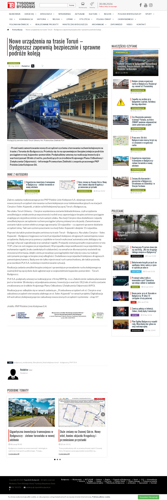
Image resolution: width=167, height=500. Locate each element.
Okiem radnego (134, 481)
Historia (82, 481)
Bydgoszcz (65, 479)
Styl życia (107, 481)
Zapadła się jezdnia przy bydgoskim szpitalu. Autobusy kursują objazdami (143, 102)
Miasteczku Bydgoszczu (75, 24)
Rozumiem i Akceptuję (148, 497)
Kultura (99, 479)
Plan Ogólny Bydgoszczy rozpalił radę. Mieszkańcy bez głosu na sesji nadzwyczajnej (144, 324)
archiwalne (132, 483)
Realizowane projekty (46, 24)
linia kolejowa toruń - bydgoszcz (56, 362)
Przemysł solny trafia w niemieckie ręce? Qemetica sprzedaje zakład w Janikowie (143, 280)
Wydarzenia (64, 14)
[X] (32, 66)
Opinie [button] (69, 19)
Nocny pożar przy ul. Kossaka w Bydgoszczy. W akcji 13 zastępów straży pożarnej (144, 296)
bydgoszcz (18, 362)
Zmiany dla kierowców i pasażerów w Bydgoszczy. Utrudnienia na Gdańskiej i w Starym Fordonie (143, 182)
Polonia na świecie (150, 481)
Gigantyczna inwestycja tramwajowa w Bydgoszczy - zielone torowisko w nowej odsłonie (40, 185)
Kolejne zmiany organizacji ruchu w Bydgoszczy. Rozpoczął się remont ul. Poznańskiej (144, 84)
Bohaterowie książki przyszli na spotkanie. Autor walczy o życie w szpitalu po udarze (144, 265)
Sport (136, 479)
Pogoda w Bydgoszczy (129, 14)
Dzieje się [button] (29, 14)
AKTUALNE (80, 14)
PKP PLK (73, 362)
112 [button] (11, 19)
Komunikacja (26, 19)
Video (129, 24)
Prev (10, 414)
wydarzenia (27, 362)
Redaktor (26, 66)
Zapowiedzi (116, 24)
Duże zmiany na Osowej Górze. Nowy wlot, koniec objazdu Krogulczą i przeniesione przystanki (92, 185)
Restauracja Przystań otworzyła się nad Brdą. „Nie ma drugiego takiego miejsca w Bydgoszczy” (144, 250)
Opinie (98, 481)
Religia (90, 481)
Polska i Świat (120, 481)
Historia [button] (41, 19)
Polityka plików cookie (101, 497)
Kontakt (141, 24)
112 (142, 479)
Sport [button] (148, 14)
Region (107, 479)
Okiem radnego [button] (125, 19)
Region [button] (107, 14)
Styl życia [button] (84, 19)
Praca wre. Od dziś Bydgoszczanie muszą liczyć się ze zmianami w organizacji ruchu (144, 141)
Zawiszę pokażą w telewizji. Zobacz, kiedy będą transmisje (144, 310)
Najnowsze (14, 14)
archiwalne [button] (98, 24)
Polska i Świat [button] (103, 19)
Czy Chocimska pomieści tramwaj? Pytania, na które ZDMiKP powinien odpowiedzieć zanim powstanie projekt (144, 120)
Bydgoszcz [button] (46, 14)
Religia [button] (56, 19)
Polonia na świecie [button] (19, 24)
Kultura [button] (93, 14)
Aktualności (37, 362)
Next (103, 414)
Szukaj (71, 5)
